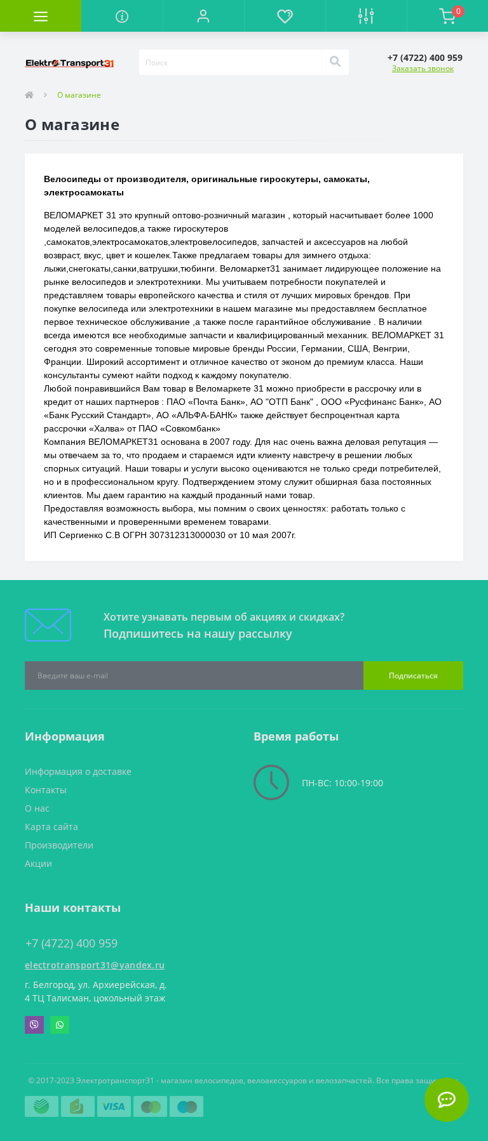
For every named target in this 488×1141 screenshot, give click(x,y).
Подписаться (413, 675)
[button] (203, 16)
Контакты (46, 790)
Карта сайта (51, 827)
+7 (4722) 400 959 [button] (71, 943)
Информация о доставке (78, 771)
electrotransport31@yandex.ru (95, 965)
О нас (37, 808)
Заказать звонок (423, 68)
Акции (38, 863)
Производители (59, 845)
